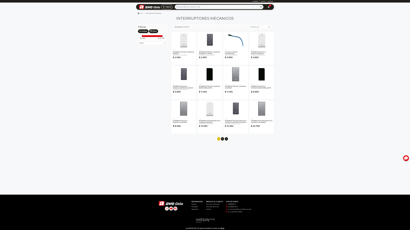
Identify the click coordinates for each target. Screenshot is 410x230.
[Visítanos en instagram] (167, 209)
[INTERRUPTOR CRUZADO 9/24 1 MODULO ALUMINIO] (261, 109)
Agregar (183, 62)
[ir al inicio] (171, 202)
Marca (141, 43)
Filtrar (154, 31)
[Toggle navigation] (167, 7)
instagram (255, 1)
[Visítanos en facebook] (175, 209)
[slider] (140, 36)
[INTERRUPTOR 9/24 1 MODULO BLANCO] (261, 40)
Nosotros (193, 204)
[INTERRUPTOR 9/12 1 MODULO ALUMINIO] (235, 74)
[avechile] (148, 6)
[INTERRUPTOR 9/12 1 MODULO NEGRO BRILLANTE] (209, 74)
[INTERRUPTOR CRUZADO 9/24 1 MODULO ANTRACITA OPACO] (235, 109)
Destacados (194, 209)
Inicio (141, 13)
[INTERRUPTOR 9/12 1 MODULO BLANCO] (183, 40)
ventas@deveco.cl (233, 206)
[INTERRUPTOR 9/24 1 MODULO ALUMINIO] (183, 109)
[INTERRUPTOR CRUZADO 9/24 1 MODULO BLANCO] (209, 109)
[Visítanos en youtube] (171, 209)
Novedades (194, 206)
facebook (270, 1)
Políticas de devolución (212, 206)
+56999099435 (232, 204)
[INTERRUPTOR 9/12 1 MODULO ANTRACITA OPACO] (209, 40)
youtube (263, 1)
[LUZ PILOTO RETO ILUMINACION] (235, 40)
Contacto (208, 209)
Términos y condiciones (212, 204)
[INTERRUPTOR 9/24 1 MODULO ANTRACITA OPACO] (183, 74)
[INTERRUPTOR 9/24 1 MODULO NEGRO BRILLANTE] (261, 74)
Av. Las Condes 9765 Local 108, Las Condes (239, 209)
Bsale (222, 228)
